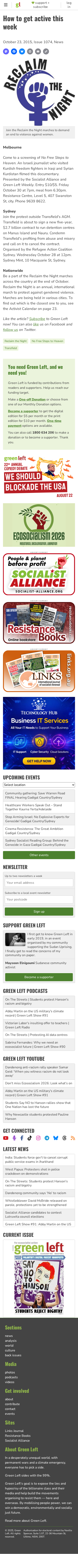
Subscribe (37, 318)
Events (10, 1414)
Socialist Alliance (17, 1440)
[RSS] (73, 1138)
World (9, 1345)
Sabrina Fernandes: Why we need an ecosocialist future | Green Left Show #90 (35, 1044)
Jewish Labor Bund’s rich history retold (33, 1224)
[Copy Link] (46, 51)
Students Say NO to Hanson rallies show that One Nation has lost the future (38, 1105)
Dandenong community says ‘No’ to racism (35, 1181)
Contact (10, 1409)
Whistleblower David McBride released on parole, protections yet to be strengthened (36, 1191)
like (36, 324)
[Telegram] (47, 1138)
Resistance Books (18, 1436)
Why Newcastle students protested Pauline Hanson (37, 1116)
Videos (9, 1382)
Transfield (11, 348)
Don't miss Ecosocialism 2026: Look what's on (38, 1083)
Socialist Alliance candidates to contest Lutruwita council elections (33, 1202)
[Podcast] (14, 1138)
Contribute (12, 1404)
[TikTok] (30, 1138)
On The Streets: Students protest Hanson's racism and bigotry (36, 1171)
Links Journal (14, 1431)
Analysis (11, 1341)
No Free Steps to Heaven (47, 341)
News (58, 42)
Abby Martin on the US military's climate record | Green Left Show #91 (34, 1013)
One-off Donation (32, 399)
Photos (10, 1372)
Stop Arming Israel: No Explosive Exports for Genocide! (37, 819)
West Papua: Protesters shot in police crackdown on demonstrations (32, 1160)
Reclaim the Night (16, 341)
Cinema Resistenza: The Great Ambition (34, 829)
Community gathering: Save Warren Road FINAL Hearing (35, 795)
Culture (10, 1350)
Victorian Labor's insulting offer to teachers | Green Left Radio (37, 1025)
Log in (69, 5)
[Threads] (64, 1138)
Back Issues (13, 1355)
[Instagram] (38, 1138)
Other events (39, 855)
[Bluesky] (22, 51)
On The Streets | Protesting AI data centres (36, 1035)
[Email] (38, 51)
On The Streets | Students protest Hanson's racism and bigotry (37, 1001)
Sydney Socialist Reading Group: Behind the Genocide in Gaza (37, 842)
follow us (10, 329)
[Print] (30, 51)
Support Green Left (24, 925)
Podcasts (11, 1377)
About (9, 1399)
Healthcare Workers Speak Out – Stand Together (33, 807)
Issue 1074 (43, 42)
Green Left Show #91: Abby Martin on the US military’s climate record (38, 1214)
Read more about (25, 1520)
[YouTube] (5, 1138)
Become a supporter (23, 411)
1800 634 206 (43, 432)
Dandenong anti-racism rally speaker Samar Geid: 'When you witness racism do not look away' (37, 1071)
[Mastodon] (6, 51)
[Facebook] (14, 51)
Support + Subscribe (41, 5)
